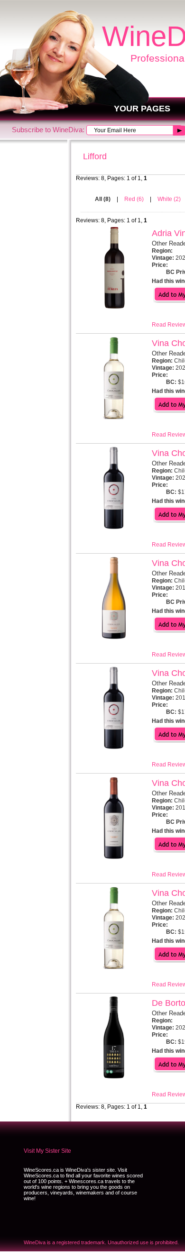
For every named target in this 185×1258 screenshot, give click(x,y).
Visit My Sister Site (47, 1151)
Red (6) (134, 199)
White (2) (169, 199)
